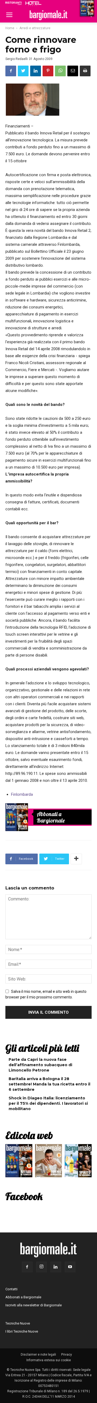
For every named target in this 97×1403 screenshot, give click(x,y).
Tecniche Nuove (17, 1323)
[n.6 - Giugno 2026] (48, 1162)
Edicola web (29, 1135)
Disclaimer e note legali (38, 1354)
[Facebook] (27, 1267)
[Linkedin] (55, 1267)
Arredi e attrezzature (34, 28)
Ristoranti (13, 3)
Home (9, 28)
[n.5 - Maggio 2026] (78, 1162)
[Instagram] (41, 1267)
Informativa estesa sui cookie (48, 1360)
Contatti (11, 1289)
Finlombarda (22, 794)
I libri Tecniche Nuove (21, 1331)
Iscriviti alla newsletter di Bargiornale (33, 1305)
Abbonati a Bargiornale (51, 817)
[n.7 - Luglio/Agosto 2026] (16, 817)
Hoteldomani (33, 3)
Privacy (66, 1354)
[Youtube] (70, 1267)
